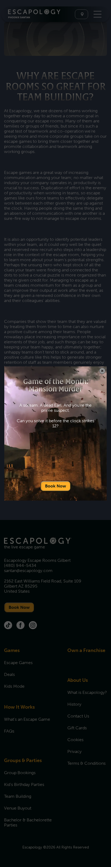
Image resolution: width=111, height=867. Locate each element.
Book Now (55, 486)
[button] (102, 371)
